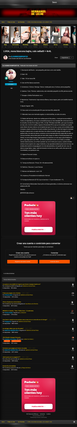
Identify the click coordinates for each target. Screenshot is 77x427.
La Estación (23, 312)
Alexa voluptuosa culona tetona (12, 302)
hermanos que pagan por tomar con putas (15, 348)
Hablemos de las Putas (29, 286)
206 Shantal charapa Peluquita (11, 337)
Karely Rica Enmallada (9, 366)
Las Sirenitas (27, 58)
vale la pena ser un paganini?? (12, 357)
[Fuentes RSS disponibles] (74, 422)
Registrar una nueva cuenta (22, 261)
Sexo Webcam (54, 3)
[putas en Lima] (38, 12)
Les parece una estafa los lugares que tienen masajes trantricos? (22, 284)
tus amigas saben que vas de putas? (13, 328)
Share (56, 57)
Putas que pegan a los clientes (12, 293)
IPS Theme (29, 414)
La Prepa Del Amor (26, 367)
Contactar (42, 414)
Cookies (48, 414)
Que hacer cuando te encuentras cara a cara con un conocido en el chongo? (25, 319)
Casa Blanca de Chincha (31, 303)
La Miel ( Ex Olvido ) (28, 339)
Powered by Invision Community (38, 417)
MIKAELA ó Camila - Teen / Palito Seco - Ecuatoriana (18, 310)
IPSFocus (36, 414)
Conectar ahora (54, 261)
